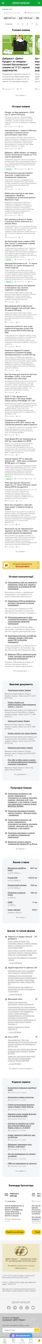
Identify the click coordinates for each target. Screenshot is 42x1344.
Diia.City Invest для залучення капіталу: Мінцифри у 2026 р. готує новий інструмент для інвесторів (21, 376)
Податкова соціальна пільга (17, 894)
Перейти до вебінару (14, 1232)
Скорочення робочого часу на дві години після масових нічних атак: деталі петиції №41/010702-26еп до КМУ (19, 329)
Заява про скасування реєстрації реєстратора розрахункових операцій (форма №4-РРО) (21, 1058)
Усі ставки (20, 917)
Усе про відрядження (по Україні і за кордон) (22, 1155)
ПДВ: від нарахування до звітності (22, 1163)
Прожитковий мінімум (17, 885)
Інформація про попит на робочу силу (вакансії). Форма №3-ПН (21, 972)
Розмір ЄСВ (12, 878)
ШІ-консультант (23, 1335)
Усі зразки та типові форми (20, 1068)
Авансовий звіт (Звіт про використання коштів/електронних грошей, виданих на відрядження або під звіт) (22, 1043)
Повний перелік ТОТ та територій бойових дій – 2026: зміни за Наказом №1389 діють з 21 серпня (21, 461)
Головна (5, 1342)
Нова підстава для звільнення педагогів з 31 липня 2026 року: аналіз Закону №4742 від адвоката (21, 485)
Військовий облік (15, 999)
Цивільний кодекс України (19, 721)
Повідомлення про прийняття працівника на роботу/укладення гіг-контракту (21, 989)
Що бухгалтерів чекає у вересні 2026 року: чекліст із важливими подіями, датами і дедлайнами (20, 243)
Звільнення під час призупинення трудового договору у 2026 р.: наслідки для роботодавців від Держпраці (21, 531)
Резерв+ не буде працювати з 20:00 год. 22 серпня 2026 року (19, 113)
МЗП (6, 18)
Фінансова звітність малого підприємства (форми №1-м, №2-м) (22, 843)
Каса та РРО (13, 1037)
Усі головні (20, 95)
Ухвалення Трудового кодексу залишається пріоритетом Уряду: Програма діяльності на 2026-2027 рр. (20, 352)
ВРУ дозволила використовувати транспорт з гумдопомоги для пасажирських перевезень (19, 175)
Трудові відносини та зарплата (21, 968)
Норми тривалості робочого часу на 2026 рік (21, 1136)
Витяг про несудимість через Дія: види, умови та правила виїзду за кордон (19, 507)
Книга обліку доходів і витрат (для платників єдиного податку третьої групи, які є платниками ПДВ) (22, 953)
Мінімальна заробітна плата (17, 869)
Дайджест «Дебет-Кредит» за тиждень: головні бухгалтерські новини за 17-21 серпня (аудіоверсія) (16, 64)
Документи (30, 1342)
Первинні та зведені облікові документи (20, 938)
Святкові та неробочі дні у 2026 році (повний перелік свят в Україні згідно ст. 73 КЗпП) (21, 1126)
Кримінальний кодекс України (20, 748)
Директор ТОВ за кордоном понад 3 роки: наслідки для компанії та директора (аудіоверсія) (22, 656)
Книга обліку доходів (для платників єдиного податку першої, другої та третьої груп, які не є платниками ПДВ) (22, 944)
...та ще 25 (14, 1064)
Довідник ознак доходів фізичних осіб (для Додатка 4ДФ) (22, 1115)
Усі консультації (20, 671)
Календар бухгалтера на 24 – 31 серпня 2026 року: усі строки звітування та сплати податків (21, 265)
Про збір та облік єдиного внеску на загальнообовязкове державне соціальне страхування (22, 762)
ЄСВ (20, 18)
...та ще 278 (15, 994)
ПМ (37, 18)
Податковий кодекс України (19, 690)
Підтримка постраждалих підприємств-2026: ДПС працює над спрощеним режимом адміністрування (21, 422)
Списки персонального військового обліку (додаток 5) (21, 1003)
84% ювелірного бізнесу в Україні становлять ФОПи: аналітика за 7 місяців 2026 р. (19, 221)
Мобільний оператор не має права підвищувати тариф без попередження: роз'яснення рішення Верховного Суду (20, 196)
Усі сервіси (20, 1171)
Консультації (22, 1342)
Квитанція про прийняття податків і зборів (22, 959)
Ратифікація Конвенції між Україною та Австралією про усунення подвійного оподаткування (20, 288)
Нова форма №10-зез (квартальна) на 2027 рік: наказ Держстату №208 (20, 440)
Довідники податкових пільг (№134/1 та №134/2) (20, 1145)
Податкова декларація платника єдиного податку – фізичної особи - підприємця (22, 813)
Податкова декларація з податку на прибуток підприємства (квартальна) (21, 835)
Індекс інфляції (14, 910)
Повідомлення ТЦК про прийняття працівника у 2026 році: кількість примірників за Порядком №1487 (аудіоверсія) (22, 585)
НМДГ (10, 902)
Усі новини (20, 551)
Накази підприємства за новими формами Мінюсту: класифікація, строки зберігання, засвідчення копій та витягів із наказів (14, 1211)
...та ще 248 (15, 963)
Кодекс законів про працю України (22, 733)
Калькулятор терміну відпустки (21, 1097)
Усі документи (20, 774)
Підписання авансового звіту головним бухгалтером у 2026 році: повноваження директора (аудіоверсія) (22, 620)
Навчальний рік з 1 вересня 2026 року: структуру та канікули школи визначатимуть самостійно (21, 132)
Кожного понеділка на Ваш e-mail (15, 1325)
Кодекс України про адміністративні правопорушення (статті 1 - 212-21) (22, 704)
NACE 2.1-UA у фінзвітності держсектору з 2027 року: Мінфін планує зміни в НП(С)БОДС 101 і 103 (20, 398)
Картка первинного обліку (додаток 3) (19, 1028)
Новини (13, 1342)
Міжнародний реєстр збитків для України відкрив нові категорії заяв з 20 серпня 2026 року (20, 308)
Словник (8, 24)
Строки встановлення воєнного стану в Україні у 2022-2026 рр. (21, 1106)
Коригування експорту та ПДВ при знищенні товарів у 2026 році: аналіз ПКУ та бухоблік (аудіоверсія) (22, 639)
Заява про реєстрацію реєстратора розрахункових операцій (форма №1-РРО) (22, 1051)
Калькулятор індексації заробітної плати (22, 1089)
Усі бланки (20, 849)
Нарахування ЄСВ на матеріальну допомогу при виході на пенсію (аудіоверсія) (21, 603)
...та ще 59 (14, 1032)
